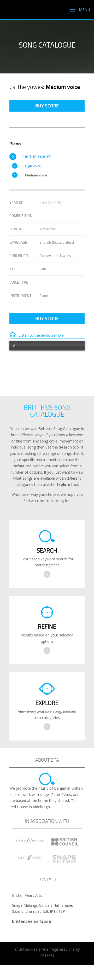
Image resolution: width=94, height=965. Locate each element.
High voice (33, 165)
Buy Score (47, 105)
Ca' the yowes (36, 157)
